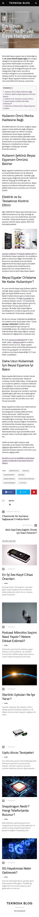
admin (6, 42)
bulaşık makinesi (25, 254)
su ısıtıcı (13, 350)
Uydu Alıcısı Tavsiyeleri (18, 753)
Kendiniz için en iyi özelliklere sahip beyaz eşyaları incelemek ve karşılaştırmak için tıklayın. (18, 460)
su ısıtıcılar (22, 483)
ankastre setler (14, 470)
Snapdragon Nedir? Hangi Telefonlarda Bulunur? (15, 810)
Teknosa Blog (19, 3)
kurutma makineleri (16, 340)
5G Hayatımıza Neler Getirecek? (16, 871)
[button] (12, 88)
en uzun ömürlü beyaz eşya (26, 478)
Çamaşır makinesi (9, 254)
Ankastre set (18, 342)
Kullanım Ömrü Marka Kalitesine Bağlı (17, 92)
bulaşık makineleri (9, 474)
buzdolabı (27, 298)
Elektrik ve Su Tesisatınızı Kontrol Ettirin (18, 99)
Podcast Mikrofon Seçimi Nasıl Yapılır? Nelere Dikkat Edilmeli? (19, 637)
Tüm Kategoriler (19, 911)
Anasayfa (4, 12)
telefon (5, 447)
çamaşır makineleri (9, 478)
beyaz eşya (25, 470)
